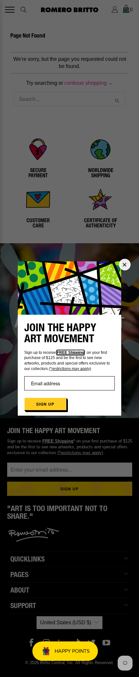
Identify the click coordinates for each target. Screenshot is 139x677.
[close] (125, 264)
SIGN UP (45, 404)
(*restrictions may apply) (70, 368)
